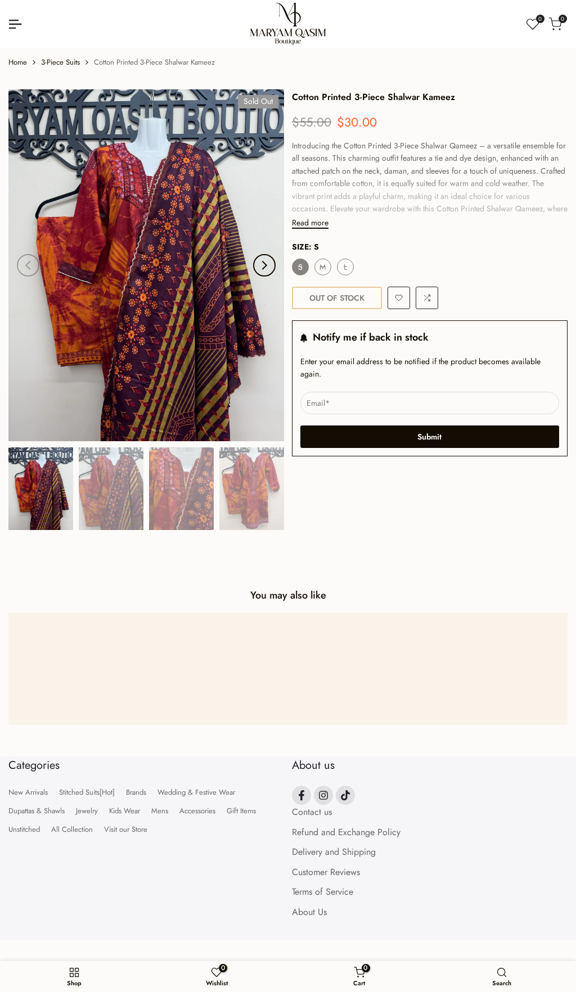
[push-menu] (15, 24)
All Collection (72, 829)
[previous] (28, 265)
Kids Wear (124, 810)
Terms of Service (322, 891)
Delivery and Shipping (334, 851)
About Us (309, 911)
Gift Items (241, 810)
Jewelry (87, 810)
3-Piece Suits (60, 62)
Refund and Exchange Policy (346, 832)
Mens (159, 810)
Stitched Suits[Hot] (87, 792)
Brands (136, 792)
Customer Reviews (326, 872)
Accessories (197, 810)
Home (17, 62)
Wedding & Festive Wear (196, 792)
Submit (429, 436)
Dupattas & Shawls (36, 810)
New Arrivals (28, 792)
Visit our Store (125, 829)
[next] (264, 265)
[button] (399, 298)
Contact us (312, 811)
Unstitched (24, 829)
